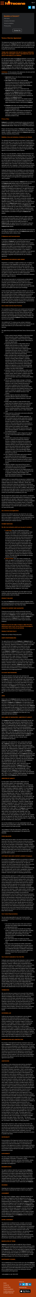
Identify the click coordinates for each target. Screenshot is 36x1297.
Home (4, 1283)
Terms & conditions (8, 23)
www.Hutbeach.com (11, 60)
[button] (17, 30)
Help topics (7, 18)
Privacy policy (7, 26)
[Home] (15, 4)
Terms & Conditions (8, 1289)
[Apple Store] (25, 1292)
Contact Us (6, 1285)
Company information (9, 21)
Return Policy (12, 634)
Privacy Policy (25, 125)
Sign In (33, 2)
